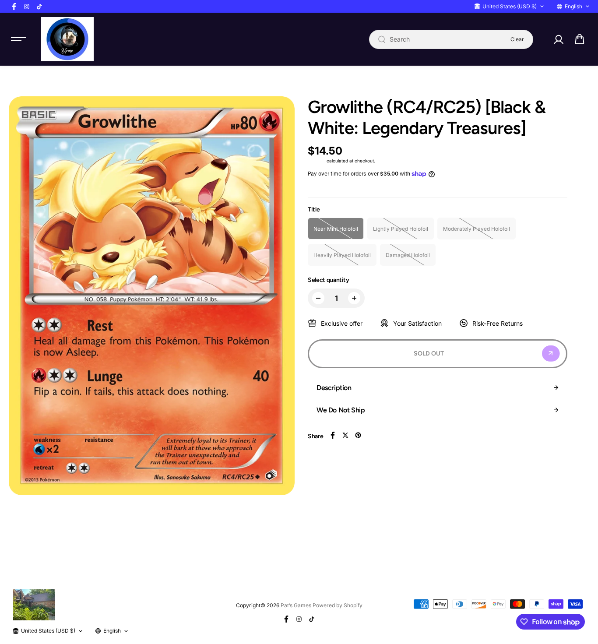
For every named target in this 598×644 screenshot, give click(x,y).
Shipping (316, 160)
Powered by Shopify (337, 605)
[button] (579, 39)
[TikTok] (39, 6)
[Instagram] (26, 6)
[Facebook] (14, 6)
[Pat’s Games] (67, 39)
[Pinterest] (358, 435)
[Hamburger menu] (18, 39)
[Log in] (558, 39)
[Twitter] (345, 435)
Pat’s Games (296, 605)
